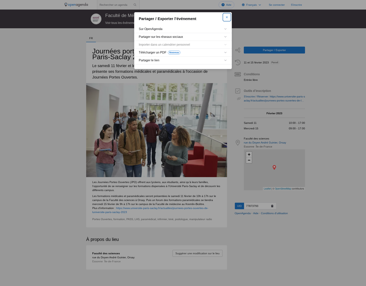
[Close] (226, 17)
